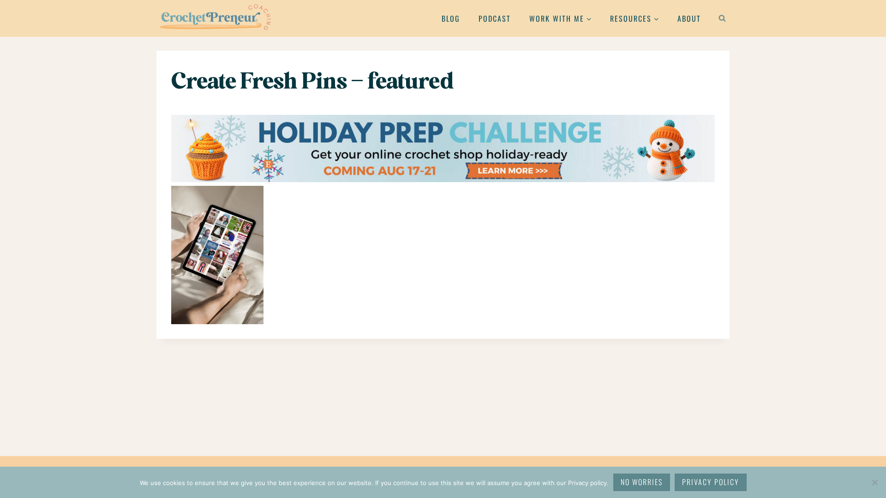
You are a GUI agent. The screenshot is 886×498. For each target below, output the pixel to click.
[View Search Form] (722, 18)
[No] (874, 482)
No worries (642, 481)
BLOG (451, 18)
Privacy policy (710, 481)
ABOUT (689, 18)
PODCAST (495, 18)
